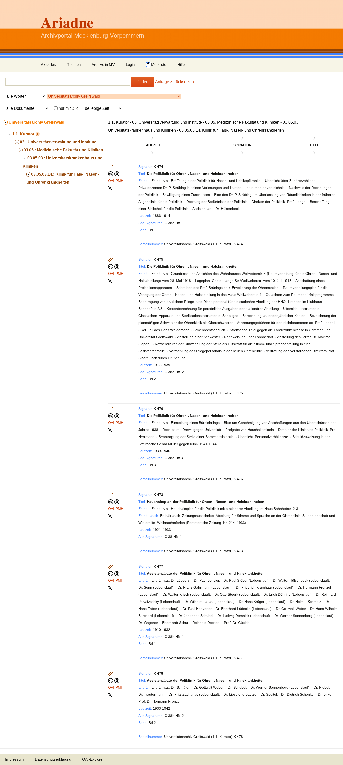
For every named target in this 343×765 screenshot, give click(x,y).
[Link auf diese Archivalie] (110, 188)
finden (142, 82)
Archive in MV (103, 64)
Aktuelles (48, 64)
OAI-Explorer (93, 759)
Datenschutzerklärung (53, 759)
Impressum (14, 759)
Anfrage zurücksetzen (174, 82)
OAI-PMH (115, 181)
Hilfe (181, 64)
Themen (74, 64)
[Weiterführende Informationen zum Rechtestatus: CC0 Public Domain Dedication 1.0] (113, 174)
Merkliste (158, 64)
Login (130, 64)
